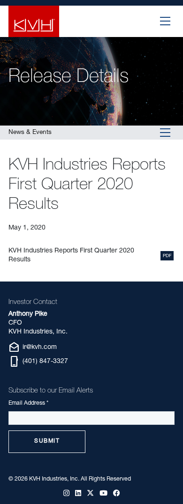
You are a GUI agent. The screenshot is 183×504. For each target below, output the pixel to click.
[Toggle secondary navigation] (165, 132)
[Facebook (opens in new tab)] (116, 494)
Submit (47, 441)
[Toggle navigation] (165, 21)
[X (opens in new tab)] (90, 494)
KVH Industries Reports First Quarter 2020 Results (71, 255)
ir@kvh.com (32, 347)
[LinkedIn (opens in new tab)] (78, 494)
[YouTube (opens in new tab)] (103, 494)
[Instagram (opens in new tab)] (66, 494)
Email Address (28, 403)
